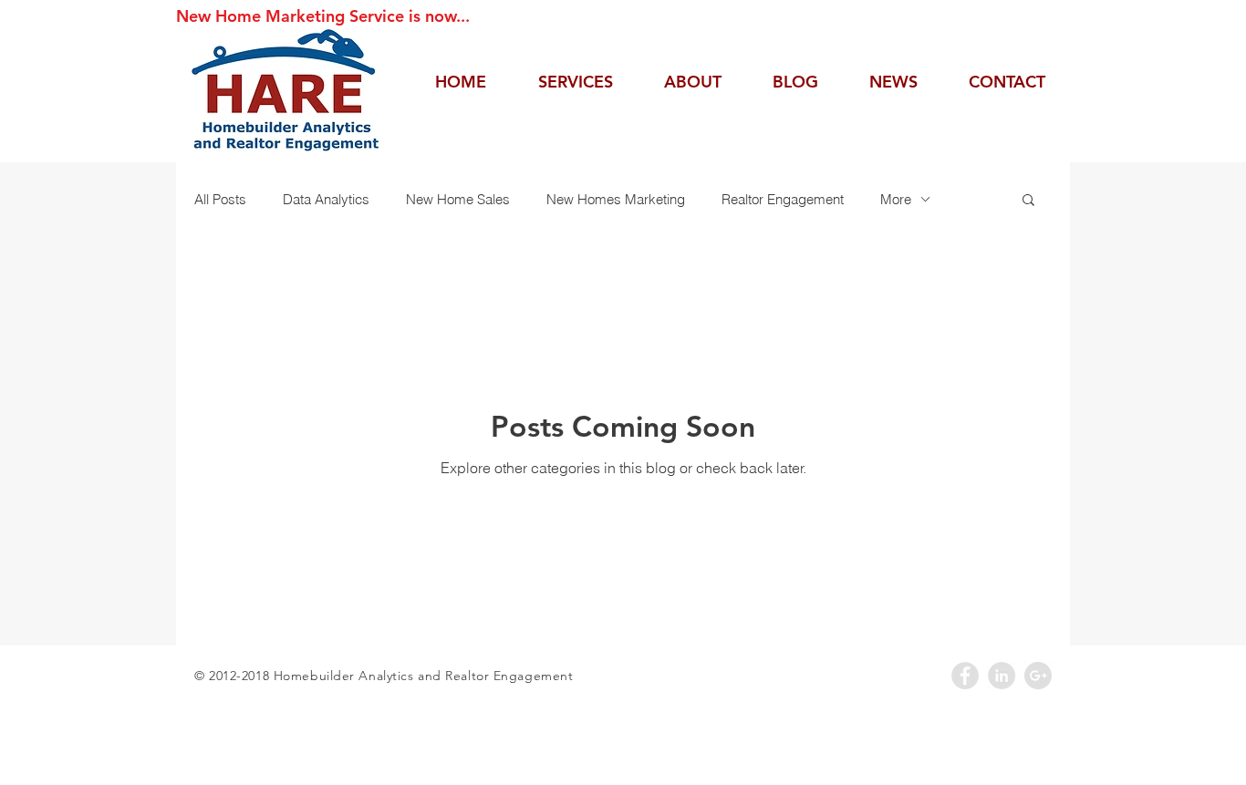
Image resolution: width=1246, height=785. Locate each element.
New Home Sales (458, 199)
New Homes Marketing (615, 199)
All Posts (220, 199)
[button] (1028, 201)
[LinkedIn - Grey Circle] (1001, 675)
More (895, 199)
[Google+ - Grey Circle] (1038, 675)
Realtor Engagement (783, 199)
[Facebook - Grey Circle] (965, 675)
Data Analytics (326, 199)
